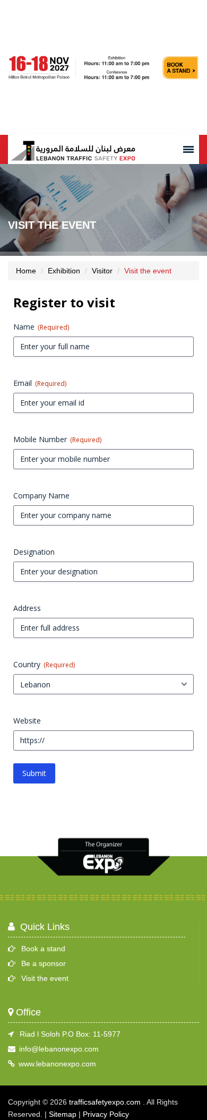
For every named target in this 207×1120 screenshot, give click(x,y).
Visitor (102, 270)
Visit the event (44, 978)
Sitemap (62, 1114)
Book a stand (43, 948)
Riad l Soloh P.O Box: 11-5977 (70, 1034)
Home (26, 270)
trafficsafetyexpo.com (105, 1102)
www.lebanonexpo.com (57, 1063)
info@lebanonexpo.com (59, 1049)
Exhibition (64, 270)
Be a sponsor (43, 963)
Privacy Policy (106, 1114)
